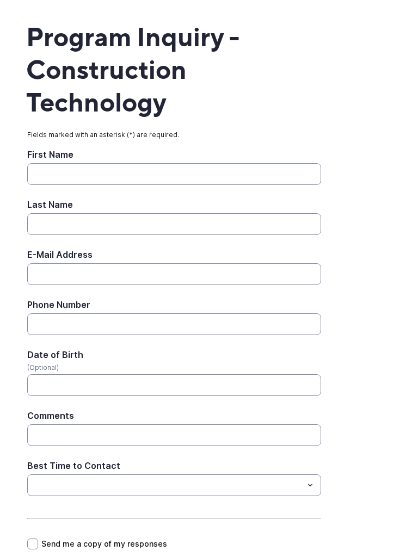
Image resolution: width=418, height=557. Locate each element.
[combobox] (174, 485)
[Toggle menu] (310, 485)
